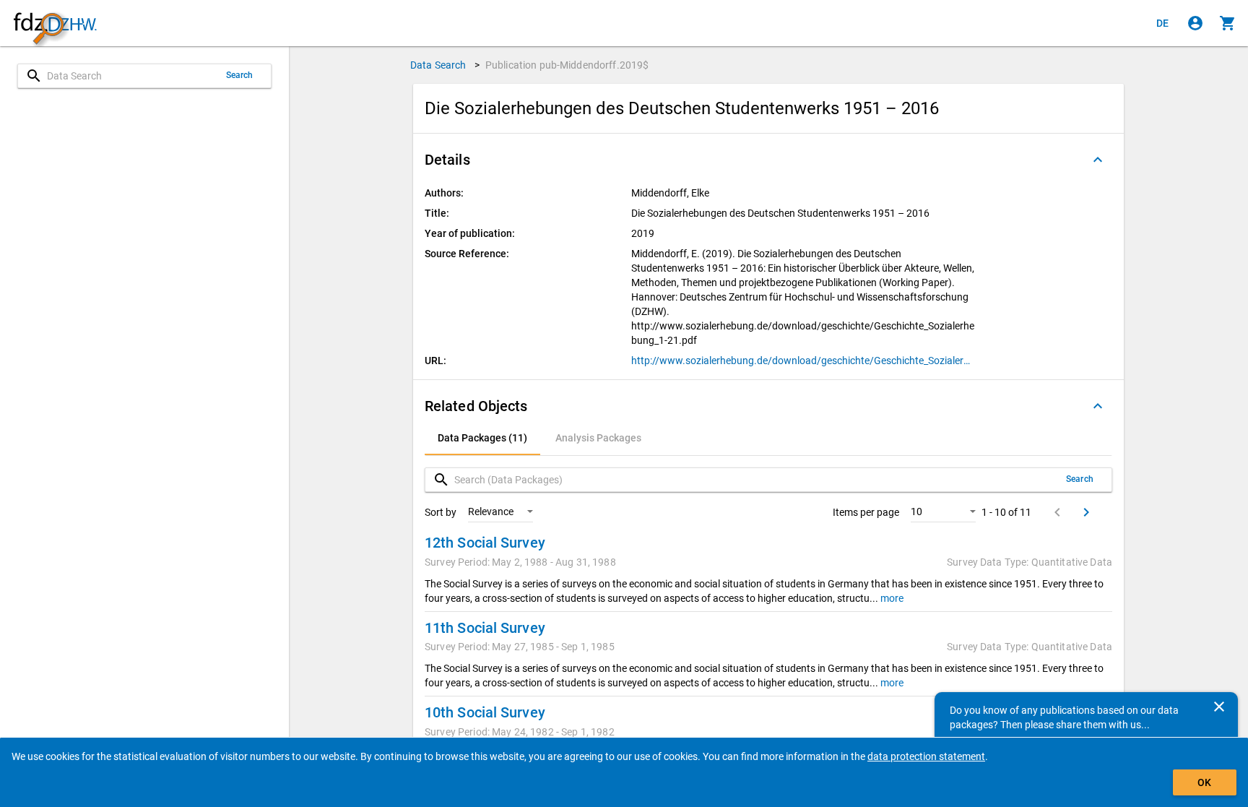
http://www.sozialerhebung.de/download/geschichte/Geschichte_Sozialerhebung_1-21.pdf (803, 360)
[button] (768, 159)
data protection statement (926, 756)
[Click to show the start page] (55, 23)
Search (240, 75)
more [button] (891, 598)
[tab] (482, 437)
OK (1204, 782)
